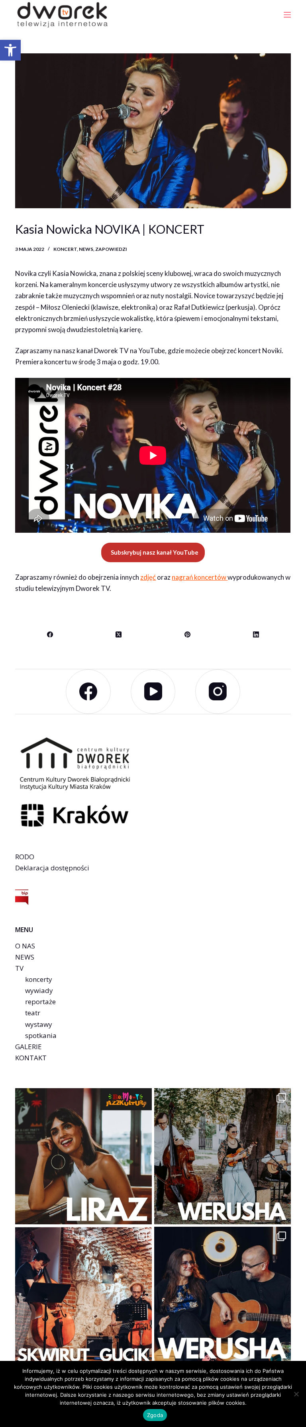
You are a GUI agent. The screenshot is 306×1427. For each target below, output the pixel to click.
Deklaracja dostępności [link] (52, 867)
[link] (10, 50)
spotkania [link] (41, 1035)
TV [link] (19, 968)
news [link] (86, 249)
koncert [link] (65, 249)
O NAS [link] (25, 945)
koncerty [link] (38, 979)
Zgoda (155, 1415)
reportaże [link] (40, 1001)
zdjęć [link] (148, 577)
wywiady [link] (39, 990)
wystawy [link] (38, 1024)
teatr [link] (32, 1012)
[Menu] (287, 14)
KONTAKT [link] (31, 1057)
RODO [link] (24, 856)
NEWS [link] (24, 957)
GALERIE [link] (28, 1046)
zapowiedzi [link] (111, 249)
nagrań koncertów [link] (200, 577)
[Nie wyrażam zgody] (296, 1394)
